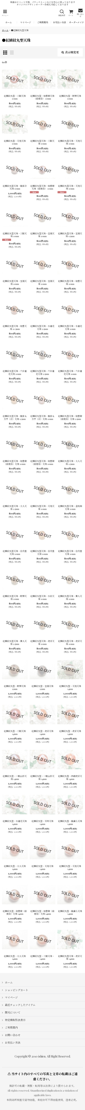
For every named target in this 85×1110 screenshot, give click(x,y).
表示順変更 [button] (72, 52)
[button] (5, 13)
